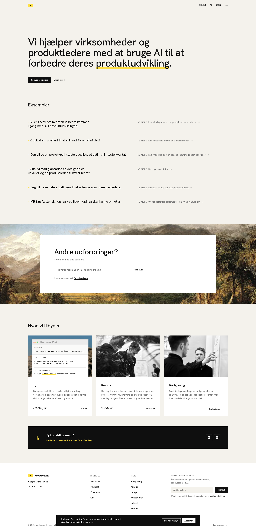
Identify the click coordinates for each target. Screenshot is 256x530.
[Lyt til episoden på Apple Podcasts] (217, 437)
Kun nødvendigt (171, 521)
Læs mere (89, 522)
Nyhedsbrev (137, 497)
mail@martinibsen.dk (38, 481)
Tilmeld (221, 490)
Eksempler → (59, 80)
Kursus (134, 486)
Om (92, 497)
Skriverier (95, 481)
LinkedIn (135, 503)
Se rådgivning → (81, 278)
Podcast (94, 486)
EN (200, 5)
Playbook (95, 492)
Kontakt (135, 508)
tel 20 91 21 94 (35, 486)
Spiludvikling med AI (60, 435)
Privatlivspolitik (220, 525)
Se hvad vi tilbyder (39, 80)
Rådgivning (136, 481)
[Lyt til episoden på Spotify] (209, 437)
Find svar (138, 269)
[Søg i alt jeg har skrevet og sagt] (211, 5)
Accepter (188, 521)
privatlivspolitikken (216, 496)
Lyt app (134, 492)
